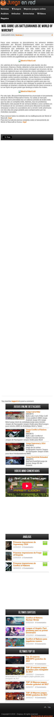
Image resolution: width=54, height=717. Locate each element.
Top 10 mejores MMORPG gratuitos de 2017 (36, 659)
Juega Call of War (33, 412)
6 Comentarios (40, 664)
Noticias (5, 9)
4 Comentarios (40, 697)
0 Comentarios (27, 547)
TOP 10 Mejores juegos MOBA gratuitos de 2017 (36, 694)
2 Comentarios (28, 568)
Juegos (17, 9)
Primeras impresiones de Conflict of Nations (24, 564)
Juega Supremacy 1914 (35, 443)
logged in (15, 401)
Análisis (5, 13)
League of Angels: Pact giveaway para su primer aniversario (37, 630)
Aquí (10, 118)
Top (49, 707)
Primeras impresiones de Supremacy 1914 (24, 543)
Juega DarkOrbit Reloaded (37, 457)
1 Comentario (27, 557)
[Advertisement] (27, 263)
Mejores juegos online (35, 9)
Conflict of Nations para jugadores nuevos (36, 640)
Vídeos (42, 13)
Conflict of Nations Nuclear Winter (34, 619)
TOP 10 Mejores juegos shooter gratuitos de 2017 (37, 683)
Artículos (15, 13)
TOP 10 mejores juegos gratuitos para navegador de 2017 (37, 669)
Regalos (5, 18)
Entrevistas (28, 13)
